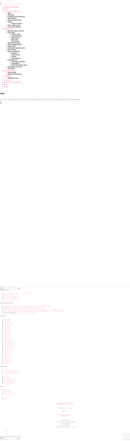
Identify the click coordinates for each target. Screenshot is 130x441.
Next (5, 399)
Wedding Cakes (9, 383)
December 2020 (9, 343)
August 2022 (8, 324)
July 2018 (7, 362)
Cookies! (59, 309)
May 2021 (7, 334)
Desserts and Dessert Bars (12, 371)
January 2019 (8, 358)
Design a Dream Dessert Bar (54, 311)
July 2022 (7, 326)
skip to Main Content (7, 1)
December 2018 (9, 360)
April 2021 (7, 336)
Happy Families (9, 295)
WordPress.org (9, 394)
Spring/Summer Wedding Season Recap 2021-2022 (34, 306)
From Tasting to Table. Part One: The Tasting (18, 293)
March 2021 (7, 338)
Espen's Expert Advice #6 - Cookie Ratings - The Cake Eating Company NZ (28, 309)
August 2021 (8, 331)
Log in (6, 389)
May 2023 (7, 320)
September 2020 (9, 348)
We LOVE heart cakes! (11, 296)
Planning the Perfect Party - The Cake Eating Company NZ (23, 311)
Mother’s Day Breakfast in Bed (27, 313)
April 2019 (7, 355)
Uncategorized (9, 381)
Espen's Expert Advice (11, 373)
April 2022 (7, 329)
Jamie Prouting (9, 306)
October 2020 (8, 346)
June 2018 (7, 363)
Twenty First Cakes (10, 380)
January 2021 (8, 341)
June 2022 (7, 327)
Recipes (6, 376)
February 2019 (8, 356)
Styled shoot (8, 378)
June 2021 (7, 332)
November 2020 (9, 344)
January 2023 (8, 322)
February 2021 (8, 339)
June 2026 (7, 319)
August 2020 (8, 350)
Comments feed (9, 393)
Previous (7, 397)
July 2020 (7, 351)
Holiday (6, 375)
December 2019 (9, 353)
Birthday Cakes (9, 369)
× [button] (0, 440)
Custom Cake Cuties (10, 300)
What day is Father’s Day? (12, 298)
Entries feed (8, 391)
